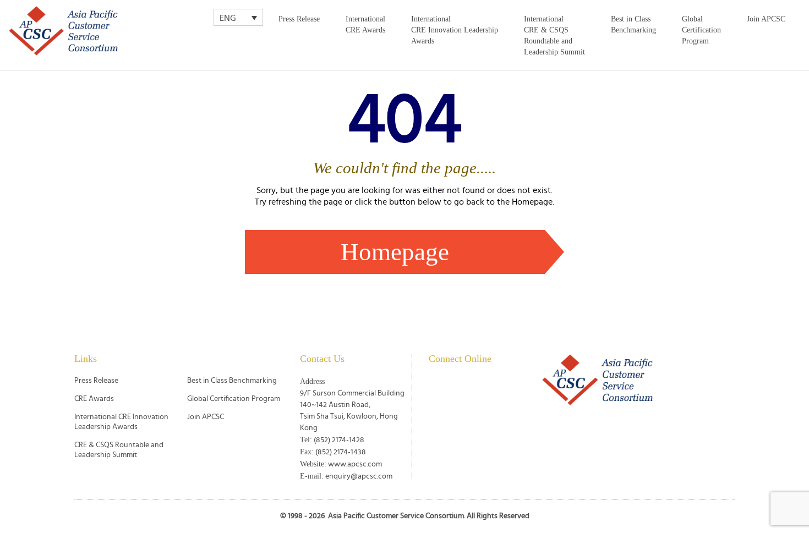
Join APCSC (766, 19)
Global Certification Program (701, 30)
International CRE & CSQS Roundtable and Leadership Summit (554, 35)
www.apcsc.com (355, 464)
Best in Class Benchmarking (633, 24)
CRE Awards (94, 399)
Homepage (395, 252)
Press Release (299, 19)
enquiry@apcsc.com (358, 476)
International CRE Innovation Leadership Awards (454, 30)
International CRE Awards (365, 24)
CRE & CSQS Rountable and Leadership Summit (118, 450)
